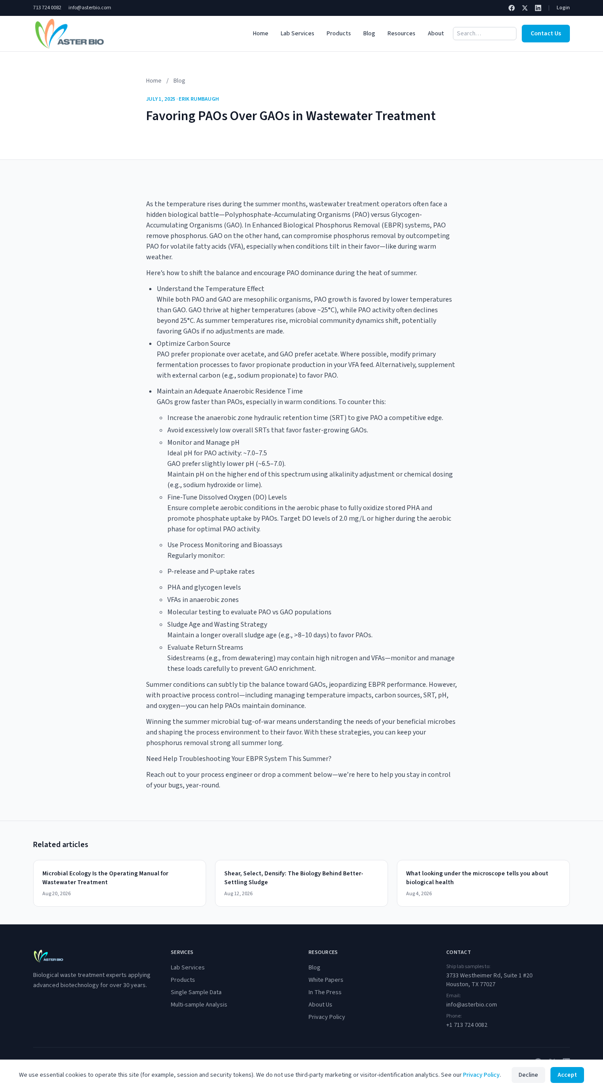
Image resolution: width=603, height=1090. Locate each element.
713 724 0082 (47, 7)
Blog (369, 33)
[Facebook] (512, 8)
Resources (401, 33)
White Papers (326, 980)
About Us (320, 1004)
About (436, 33)
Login (563, 7)
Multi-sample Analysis (199, 1004)
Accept (567, 1075)
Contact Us (546, 33)
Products (339, 33)
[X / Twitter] (525, 8)
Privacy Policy (327, 1017)
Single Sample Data (196, 992)
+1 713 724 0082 (466, 1025)
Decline (528, 1075)
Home (260, 33)
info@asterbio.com (89, 7)
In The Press (325, 992)
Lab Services (297, 33)
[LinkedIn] (538, 8)
